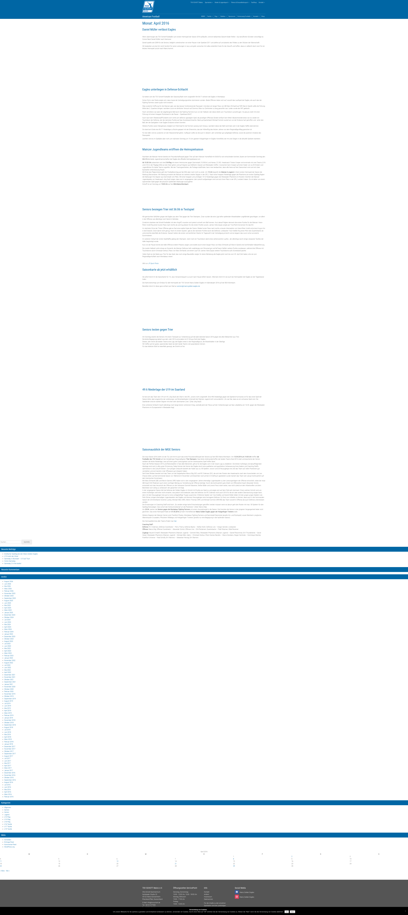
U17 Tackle (8, 827)
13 (117, 861)
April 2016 (7, 792)
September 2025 (10, 598)
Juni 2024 (7, 622)
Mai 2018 (7, 734)
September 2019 (10, 699)
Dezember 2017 (9, 746)
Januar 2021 (8, 684)
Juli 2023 (7, 644)
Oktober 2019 (8, 696)
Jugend (6, 815)
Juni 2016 (7, 787)
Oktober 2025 (8, 596)
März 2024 (8, 629)
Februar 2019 (8, 715)
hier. (175, 521)
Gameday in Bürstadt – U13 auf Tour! (17, 559)
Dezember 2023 (9, 636)
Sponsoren (231, 16)
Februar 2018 (8, 742)
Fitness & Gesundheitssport (239, 2)
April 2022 (7, 672)
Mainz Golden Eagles (247, 892)
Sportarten (208, 2)
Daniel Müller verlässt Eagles (159, 29)
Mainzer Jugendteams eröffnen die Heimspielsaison (172, 149)
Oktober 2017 (8, 751)
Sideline (222, 16)
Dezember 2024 (9, 615)
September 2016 (10, 780)
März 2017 (8, 768)
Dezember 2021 (9, 675)
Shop (263, 16)
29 (234, 866)
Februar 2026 (8, 591)
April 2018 (7, 737)
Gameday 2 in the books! (12, 563)
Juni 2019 (7, 706)
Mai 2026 (7, 586)
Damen (6, 810)
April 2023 (7, 651)
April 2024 (7, 627)
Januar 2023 (8, 658)
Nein (292, 912)
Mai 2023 (7, 648)
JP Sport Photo (153, 263)
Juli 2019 (7, 703)
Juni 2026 (7, 584)
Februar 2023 (8, 656)
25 (1, 866)
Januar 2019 (8, 718)
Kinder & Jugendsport (221, 2)
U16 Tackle (8, 824)
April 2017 (7, 766)
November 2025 (9, 593)
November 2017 (9, 749)
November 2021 (9, 677)
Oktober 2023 (8, 639)
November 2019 (9, 694)
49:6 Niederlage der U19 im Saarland (163, 389)
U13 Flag (7, 819)
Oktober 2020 (8, 689)
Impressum (208, 897)
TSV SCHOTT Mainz (197, 2)
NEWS (203, 16)
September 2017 (10, 754)
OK (287, 912)
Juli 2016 (7, 785)
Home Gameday (10, 561)
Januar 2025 (8, 613)
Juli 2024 (7, 620)
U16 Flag (7, 822)
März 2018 (8, 739)
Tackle (209, 16)
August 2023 (8, 641)
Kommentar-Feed (10, 844)
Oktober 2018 (8, 723)
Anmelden (7, 840)
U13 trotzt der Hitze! (11, 556)
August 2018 (8, 727)
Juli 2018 (7, 730)
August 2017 (8, 756)
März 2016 (8, 794)
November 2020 (9, 687)
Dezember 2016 (9, 773)
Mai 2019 (7, 708)
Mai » (8, 871)
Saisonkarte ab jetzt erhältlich (159, 269)
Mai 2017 (7, 763)
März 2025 (8, 610)
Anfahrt (206, 894)
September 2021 (10, 682)
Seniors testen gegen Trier (157, 329)
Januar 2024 (8, 634)
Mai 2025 (7, 605)
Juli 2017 (7, 758)
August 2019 (8, 701)
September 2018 (10, 725)
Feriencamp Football (243, 16)
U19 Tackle (8, 829)
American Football (150, 16)
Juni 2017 (7, 761)
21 (176, 864)
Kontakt (261, 2)
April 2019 (7, 711)
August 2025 (8, 601)
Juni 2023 (7, 646)
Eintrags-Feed (9, 842)
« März (2, 871)
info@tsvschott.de (153, 903)
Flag (216, 16)
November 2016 (9, 775)
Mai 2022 (7, 670)
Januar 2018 (8, 744)
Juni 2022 (7, 667)
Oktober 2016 (8, 778)
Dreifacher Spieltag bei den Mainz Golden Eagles (21, 554)
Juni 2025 (7, 603)
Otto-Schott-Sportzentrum (151, 892)
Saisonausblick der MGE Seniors (161, 449)
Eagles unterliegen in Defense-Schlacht (165, 89)
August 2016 (8, 782)
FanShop (254, 2)
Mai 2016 (7, 790)
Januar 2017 (8, 770)
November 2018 (9, 720)
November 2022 (9, 660)
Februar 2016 (8, 797)
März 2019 (8, 713)
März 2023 (8, 653)
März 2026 (8, 589)
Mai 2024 (7, 624)
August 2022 (8, 663)
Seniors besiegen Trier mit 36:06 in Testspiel (168, 209)
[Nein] (405, 911)
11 (1, 861)
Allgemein (7, 807)
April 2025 (7, 608)
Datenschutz (208, 899)
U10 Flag (7, 817)
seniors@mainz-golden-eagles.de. (188, 286)
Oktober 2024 (8, 617)
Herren (6, 812)
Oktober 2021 (8, 680)
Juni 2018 (7, 732)
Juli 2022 (7, 665)
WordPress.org (9, 847)
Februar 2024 (8, 632)
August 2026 (8, 581)
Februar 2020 (8, 691)
